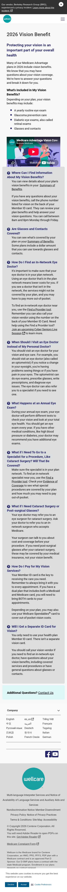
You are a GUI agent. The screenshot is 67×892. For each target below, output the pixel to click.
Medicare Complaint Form (23, 844)
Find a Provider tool (39, 309)
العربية (27, 723)
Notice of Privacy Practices (41, 814)
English (10, 719)
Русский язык (14, 728)
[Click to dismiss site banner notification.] (61, 4)
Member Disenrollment (48, 809)
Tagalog (47, 728)
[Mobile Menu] (62, 19)
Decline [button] (11, 885)
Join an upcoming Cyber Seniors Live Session (34, 331)
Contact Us (45, 693)
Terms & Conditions (21, 819)
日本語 (10, 732)
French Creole (31, 737)
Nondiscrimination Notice (21, 809)
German (47, 737)
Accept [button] (23, 885)
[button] (41, 884)
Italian (46, 732)
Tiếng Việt (48, 719)
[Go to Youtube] (54, 754)
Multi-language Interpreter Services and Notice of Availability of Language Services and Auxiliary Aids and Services (34, 800)
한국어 (28, 732)
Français (47, 723)
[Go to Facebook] (47, 754)
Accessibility (50, 819)
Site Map (37, 819)
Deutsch (29, 728)
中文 (8, 723)
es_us (29, 719)
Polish (9, 737)
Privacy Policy (18, 814)
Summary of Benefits (40, 241)
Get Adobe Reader (29, 837)
